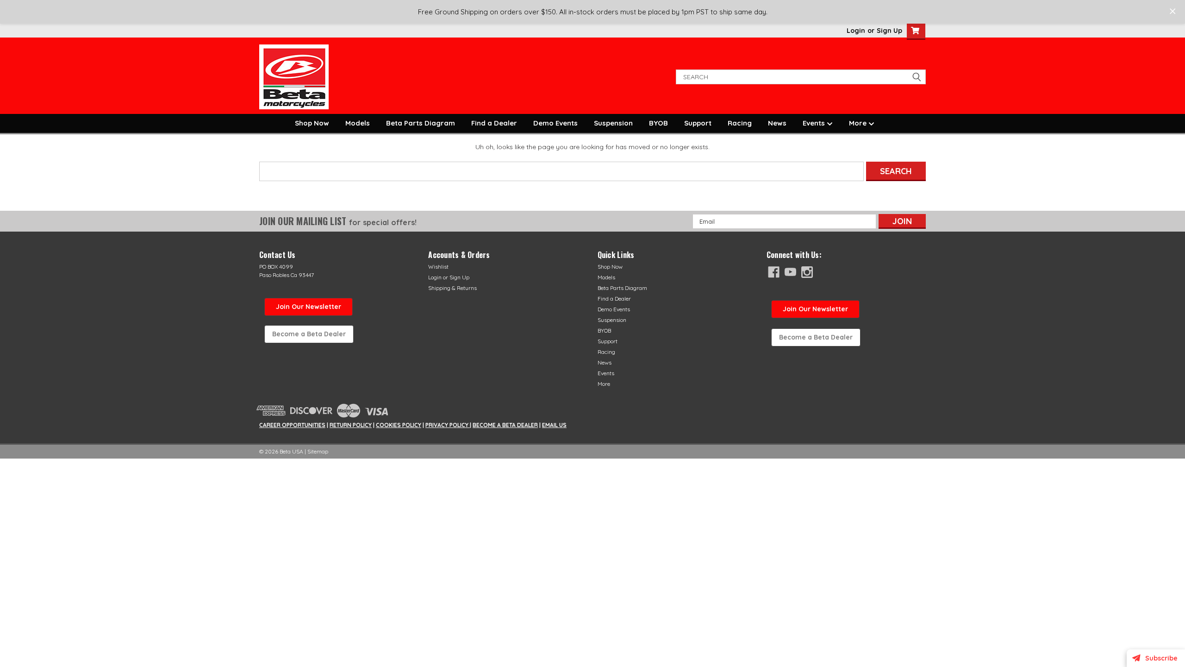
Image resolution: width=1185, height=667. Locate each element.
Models (357, 123)
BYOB (658, 123)
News (777, 123)
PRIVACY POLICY (447, 425)
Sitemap (317, 451)
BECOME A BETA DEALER (505, 425)
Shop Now (312, 123)
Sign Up (889, 30)
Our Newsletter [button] (815, 309)
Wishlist (438, 266)
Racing (740, 123)
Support (697, 123)
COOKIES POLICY (398, 425)
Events (815, 123)
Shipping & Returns (452, 287)
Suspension (613, 123)
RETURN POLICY (351, 425)
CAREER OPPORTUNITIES (292, 425)
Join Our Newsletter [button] (308, 306)
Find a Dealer (494, 123)
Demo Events (555, 123)
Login (856, 30)
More (858, 123)
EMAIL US (554, 425)
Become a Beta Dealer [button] (309, 334)
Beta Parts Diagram (420, 123)
